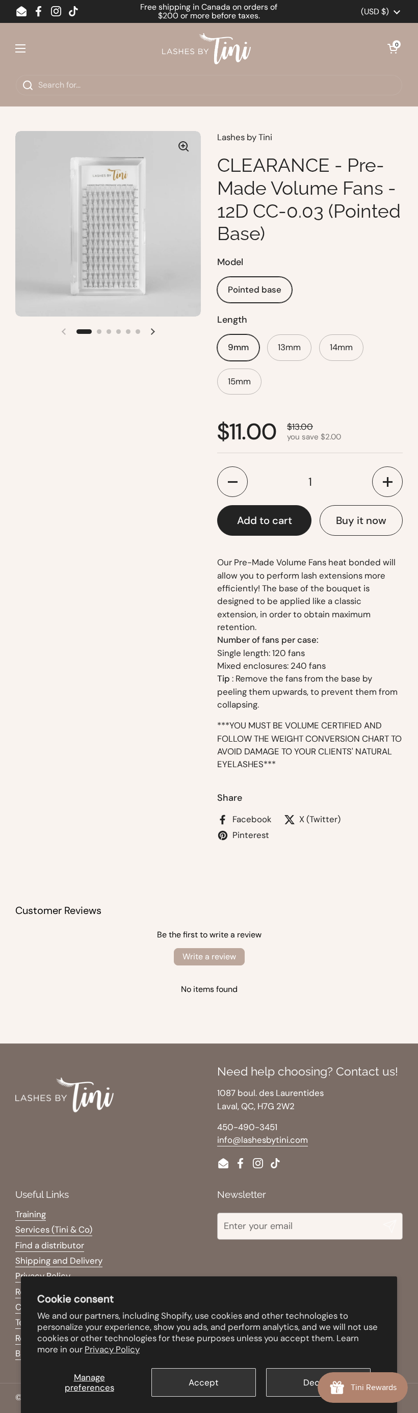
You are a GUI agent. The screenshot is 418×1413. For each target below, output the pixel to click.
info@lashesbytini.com (262, 1139)
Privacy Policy (112, 1349)
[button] (392, 48)
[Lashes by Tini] (206, 48)
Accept (204, 1382)
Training (30, 1214)
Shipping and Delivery (58, 1260)
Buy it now (361, 520)
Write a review (209, 956)
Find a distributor (49, 1245)
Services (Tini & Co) (53, 1229)
